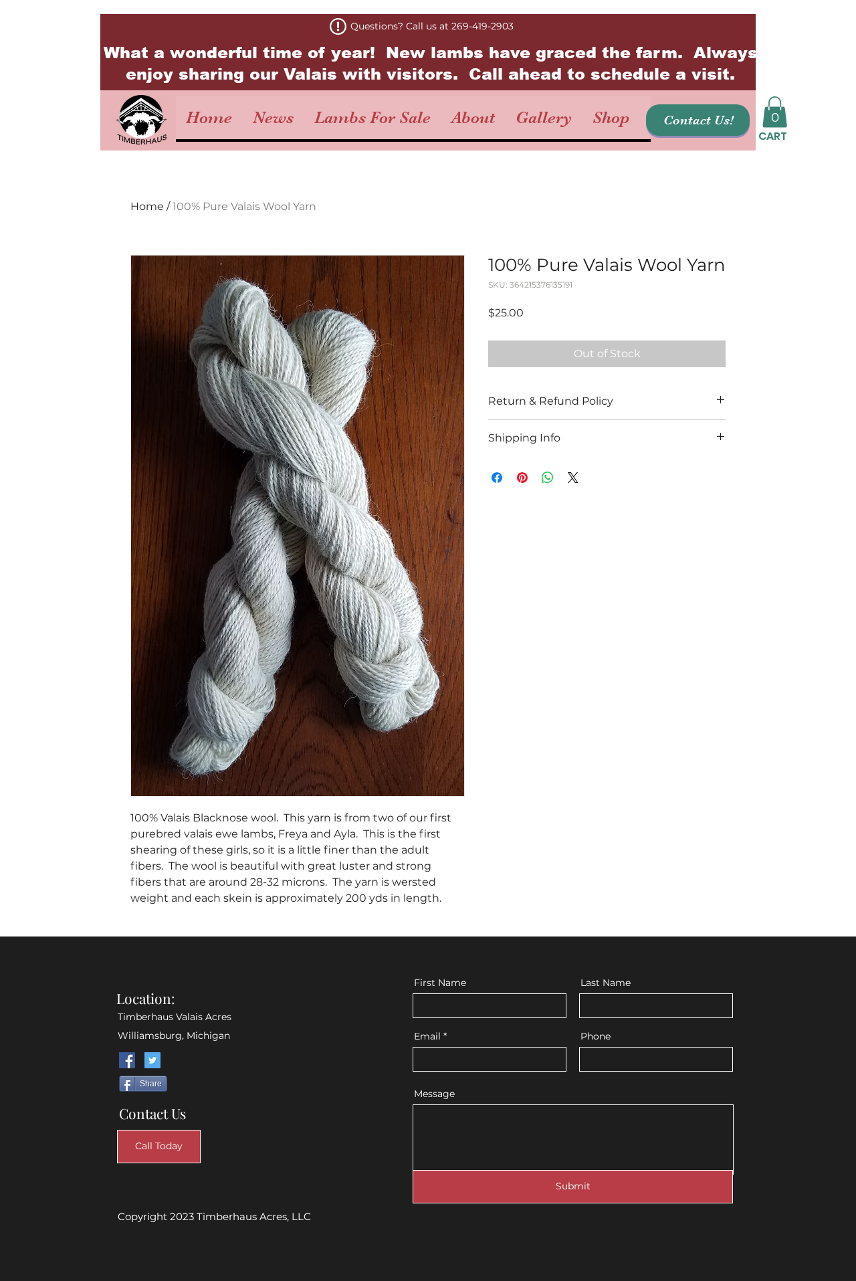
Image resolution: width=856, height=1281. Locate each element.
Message (434, 1093)
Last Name (605, 982)
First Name (440, 982)
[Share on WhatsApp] (548, 478)
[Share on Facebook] (497, 478)
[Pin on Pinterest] (522, 478)
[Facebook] (127, 1060)
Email (427, 1036)
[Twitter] (152, 1060)
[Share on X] (573, 478)
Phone (595, 1036)
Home (147, 206)
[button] (775, 112)
